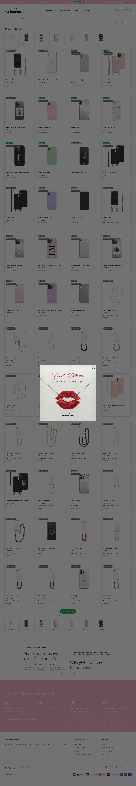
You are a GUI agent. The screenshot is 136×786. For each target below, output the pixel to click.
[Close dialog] (93, 367)
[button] (68, 393)
